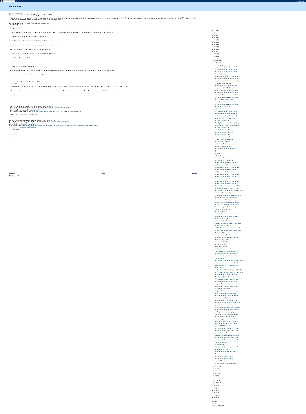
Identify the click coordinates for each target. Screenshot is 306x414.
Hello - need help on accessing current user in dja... (226, 323)
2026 (215, 33)
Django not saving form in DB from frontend (225, 118)
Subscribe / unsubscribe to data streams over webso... (227, 80)
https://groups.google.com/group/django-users (29, 110)
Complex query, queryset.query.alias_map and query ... (227, 312)
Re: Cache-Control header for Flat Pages (224, 120)
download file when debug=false (222, 101)
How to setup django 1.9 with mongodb (224, 99)
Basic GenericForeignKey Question (223, 361)
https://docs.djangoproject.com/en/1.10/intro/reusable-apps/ (34, 40)
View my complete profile (218, 405)
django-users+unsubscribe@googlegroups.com (59, 107)
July (216, 368)
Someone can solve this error (221, 349)
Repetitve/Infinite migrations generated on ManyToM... (227, 216)
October (217, 62)
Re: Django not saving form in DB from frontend (226, 66)
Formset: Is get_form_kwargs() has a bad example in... (227, 125)
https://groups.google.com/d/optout (29, 114)
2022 (215, 42)
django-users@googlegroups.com (34, 109)
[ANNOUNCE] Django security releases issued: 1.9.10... (228, 228)
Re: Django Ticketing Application (222, 141)
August (217, 366)
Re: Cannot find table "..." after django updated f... (226, 363)
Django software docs (220, 232)
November (217, 60)
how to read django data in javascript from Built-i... (226, 319)
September (217, 65)
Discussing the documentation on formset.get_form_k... (227, 123)
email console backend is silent (222, 258)
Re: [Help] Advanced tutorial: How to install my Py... (227, 76)
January (217, 382)
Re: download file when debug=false (223, 83)
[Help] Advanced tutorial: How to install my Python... (227, 199)
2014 (215, 388)
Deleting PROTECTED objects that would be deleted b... (228, 325)
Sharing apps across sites (221, 353)
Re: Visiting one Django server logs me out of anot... (227, 78)
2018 (215, 51)
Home (103, 173)
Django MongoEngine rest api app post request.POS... (227, 185)
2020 (215, 46)
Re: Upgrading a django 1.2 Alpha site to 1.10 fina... (227, 85)
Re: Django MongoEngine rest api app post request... (227, 143)
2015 (215, 385)
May (216, 373)
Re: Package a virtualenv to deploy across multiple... (227, 328)
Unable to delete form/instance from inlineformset (226, 321)
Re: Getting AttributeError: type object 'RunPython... (227, 237)
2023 (215, 40)
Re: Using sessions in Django (221, 297)
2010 (215, 397)
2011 (215, 395)
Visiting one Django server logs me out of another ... (227, 113)
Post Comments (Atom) (21, 175)
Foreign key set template (220, 344)
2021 (215, 44)
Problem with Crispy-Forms (221, 246)
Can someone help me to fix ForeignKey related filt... (227, 286)
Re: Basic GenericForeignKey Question (224, 356)
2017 (215, 53)
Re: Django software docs (221, 73)
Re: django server (219, 153)
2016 (215, 56)
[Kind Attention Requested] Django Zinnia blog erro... (227, 207)
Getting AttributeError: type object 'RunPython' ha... (226, 251)
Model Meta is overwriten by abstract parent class (226, 314)
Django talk (15, 6)
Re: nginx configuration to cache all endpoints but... (226, 274)
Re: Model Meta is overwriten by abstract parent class (227, 302)
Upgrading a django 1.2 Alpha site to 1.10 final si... (226, 90)
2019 (215, 49)
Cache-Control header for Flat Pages (223, 146)
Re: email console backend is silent (223, 136)
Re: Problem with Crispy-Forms (222, 218)
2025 (215, 35)
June (216, 371)
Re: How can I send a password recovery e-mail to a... (227, 188)
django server (218, 155)
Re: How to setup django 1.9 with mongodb (224, 87)
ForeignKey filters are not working (222, 288)
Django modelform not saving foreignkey (224, 151)
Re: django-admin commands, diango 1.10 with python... (228, 195)
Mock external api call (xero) (221, 342)
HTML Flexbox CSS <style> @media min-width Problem (228, 276)
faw (215, 403)
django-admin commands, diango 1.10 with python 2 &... (228, 223)
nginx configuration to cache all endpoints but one (226, 304)
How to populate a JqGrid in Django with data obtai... (227, 265)
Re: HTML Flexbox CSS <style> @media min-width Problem (229, 190)
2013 (215, 390)
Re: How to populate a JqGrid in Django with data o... (227, 197)
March (216, 378)
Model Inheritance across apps (222, 108)
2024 (215, 37)
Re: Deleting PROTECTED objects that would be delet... (228, 230)
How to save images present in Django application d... (227, 335)
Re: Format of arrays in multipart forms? (224, 160)
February (217, 380)
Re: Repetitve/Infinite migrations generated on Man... (227, 213)
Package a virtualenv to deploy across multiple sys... (227, 351)
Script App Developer (219, 248)
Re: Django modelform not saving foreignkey (225, 148)
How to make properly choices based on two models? (227, 295)
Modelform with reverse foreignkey (223, 209)
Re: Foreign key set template (221, 332)
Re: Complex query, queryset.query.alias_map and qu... (227, 307)
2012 (215, 392)
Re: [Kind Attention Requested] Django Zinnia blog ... (227, 202)
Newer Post (12, 173)
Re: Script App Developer (220, 244)
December (217, 58)
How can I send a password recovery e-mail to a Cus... (227, 263)
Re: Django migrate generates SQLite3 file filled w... (227, 279)
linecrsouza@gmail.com (40, 23)
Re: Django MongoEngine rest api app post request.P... (227, 157)
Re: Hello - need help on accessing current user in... (227, 192)
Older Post (194, 173)
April (216, 375)
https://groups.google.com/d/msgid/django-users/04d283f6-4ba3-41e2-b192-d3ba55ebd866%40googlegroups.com (55, 111)
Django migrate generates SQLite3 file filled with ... (226, 293)
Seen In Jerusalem (219, 267)
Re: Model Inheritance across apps (223, 106)
